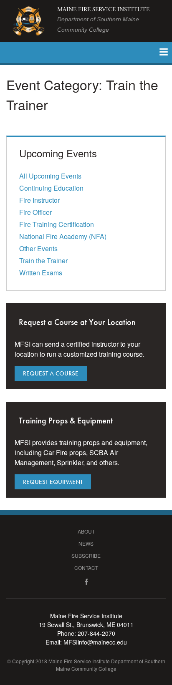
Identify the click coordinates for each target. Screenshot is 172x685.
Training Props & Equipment (66, 420)
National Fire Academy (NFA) (62, 236)
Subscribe (86, 555)
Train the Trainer (43, 260)
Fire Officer (35, 212)
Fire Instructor (39, 200)
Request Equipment (53, 482)
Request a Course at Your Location (77, 322)
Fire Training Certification (56, 224)
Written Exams (40, 272)
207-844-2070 (96, 633)
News (86, 543)
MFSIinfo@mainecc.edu (95, 642)
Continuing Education (51, 188)
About (86, 531)
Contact (86, 567)
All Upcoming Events (50, 176)
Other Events (38, 248)
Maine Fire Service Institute (103, 19)
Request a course (50, 373)
